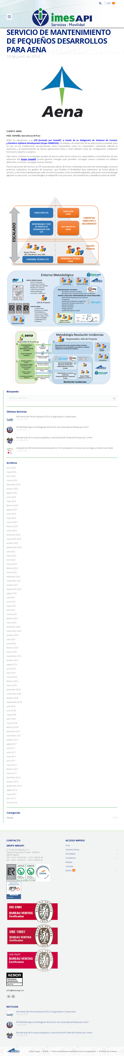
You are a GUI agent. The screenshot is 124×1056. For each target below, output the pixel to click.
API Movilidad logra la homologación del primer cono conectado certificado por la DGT (52, 427)
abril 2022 (11, 560)
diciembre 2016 (14, 777)
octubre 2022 (12, 543)
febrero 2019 (12, 681)
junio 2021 (11, 602)
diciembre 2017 (14, 731)
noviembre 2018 (14, 694)
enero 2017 (12, 773)
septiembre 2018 (14, 702)
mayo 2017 (11, 756)
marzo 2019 (12, 677)
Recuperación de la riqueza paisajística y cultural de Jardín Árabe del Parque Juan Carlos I (54, 437)
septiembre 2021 (14, 589)
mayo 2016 (11, 794)
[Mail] (13, 996)
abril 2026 (11, 476)
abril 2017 (11, 761)
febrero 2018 (12, 727)
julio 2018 (11, 706)
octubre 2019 (12, 660)
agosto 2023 (12, 509)
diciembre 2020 (14, 627)
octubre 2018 (12, 698)
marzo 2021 (12, 614)
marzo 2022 (12, 564)
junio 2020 (11, 643)
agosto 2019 (12, 664)
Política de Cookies (108, 1051)
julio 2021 (11, 597)
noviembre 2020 (14, 631)
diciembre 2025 (14, 484)
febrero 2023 (12, 526)
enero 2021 (12, 622)
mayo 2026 (11, 472)
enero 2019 (12, 685)
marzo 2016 (12, 802)
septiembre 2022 (14, 547)
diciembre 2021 (14, 576)
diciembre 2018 (14, 689)
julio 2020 (11, 639)
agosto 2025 (12, 493)
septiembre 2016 (14, 786)
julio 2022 (11, 551)
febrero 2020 (12, 648)
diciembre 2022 (14, 535)
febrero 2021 (12, 618)
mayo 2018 (11, 714)
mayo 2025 (11, 501)
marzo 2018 (12, 723)
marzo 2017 (12, 765)
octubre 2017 (12, 740)
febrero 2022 (12, 568)
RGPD (45, 1051)
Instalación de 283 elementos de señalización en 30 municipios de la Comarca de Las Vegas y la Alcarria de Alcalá (64, 448)
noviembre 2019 (14, 656)
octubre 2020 (12, 635)
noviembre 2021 (14, 581)
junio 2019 (11, 668)
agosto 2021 (12, 593)
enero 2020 (12, 652)
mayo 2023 (11, 518)
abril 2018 (11, 719)
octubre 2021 (12, 585)
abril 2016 (11, 798)
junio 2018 (11, 710)
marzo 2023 (12, 522)
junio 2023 (11, 514)
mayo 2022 (11, 555)
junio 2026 (11, 468)
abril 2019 (11, 673)
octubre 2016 (12, 781)
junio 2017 (11, 752)
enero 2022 (12, 572)
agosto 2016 (12, 790)
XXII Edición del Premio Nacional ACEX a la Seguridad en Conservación (46, 416)
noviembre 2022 (14, 539)
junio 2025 (11, 497)
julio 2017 (11, 748)
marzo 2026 (12, 480)
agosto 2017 (12, 744)
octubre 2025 (12, 489)
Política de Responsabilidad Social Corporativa (73, 1051)
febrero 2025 (12, 505)
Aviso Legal (34, 1051)
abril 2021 (11, 610)
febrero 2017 (12, 769)
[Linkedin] (9, 996)
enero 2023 (12, 530)
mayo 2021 (11, 606)
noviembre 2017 (14, 735)
